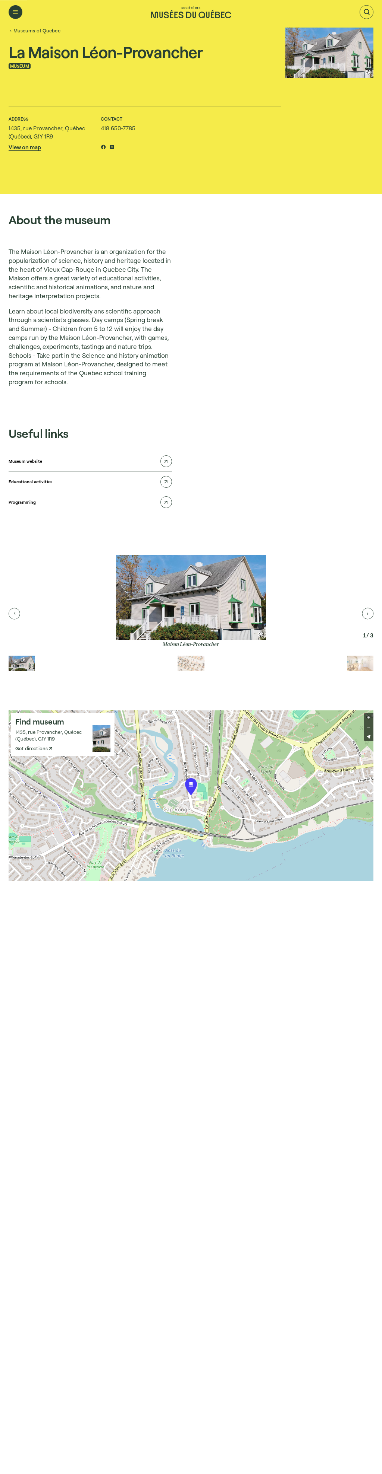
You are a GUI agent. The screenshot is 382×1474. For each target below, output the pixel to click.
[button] (25, 147)
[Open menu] (15, 12)
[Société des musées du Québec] (191, 12)
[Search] (366, 12)
